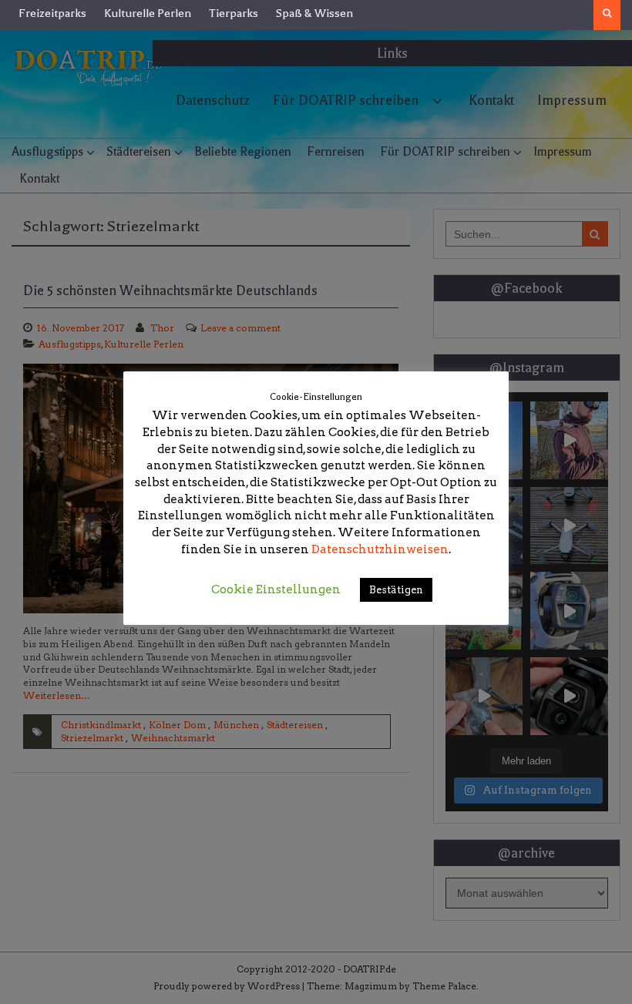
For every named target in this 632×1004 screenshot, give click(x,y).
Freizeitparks (52, 13)
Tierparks (233, 13)
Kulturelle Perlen (147, 13)
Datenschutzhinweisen (380, 549)
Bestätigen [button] (396, 590)
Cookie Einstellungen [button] (276, 589)
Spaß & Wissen (314, 13)
